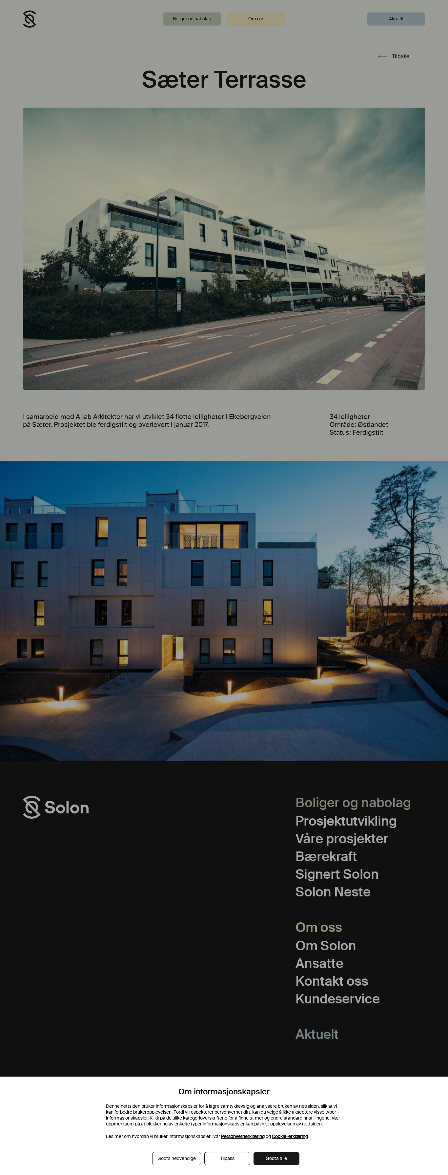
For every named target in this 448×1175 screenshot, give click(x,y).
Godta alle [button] (276, 1158)
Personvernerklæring (243, 1136)
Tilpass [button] (227, 1158)
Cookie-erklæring (290, 1136)
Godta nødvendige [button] (176, 1158)
